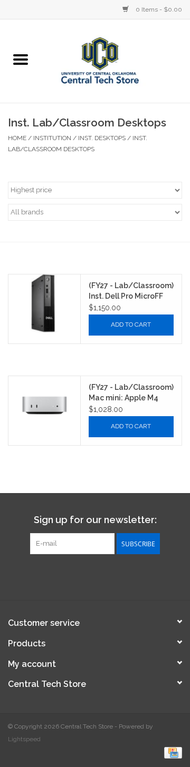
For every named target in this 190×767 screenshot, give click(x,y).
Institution (52, 138)
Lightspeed (24, 739)
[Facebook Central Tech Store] (76, 575)
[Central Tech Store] (115, 60)
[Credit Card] (171, 752)
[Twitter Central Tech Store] (95, 575)
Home (17, 138)
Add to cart (131, 324)
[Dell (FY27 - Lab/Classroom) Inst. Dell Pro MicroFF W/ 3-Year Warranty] (44, 303)
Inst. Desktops (102, 138)
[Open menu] (20, 59)
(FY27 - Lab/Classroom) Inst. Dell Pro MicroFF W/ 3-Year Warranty (131, 291)
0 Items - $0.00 (158, 9)
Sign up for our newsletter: (95, 519)
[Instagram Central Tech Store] (114, 575)
